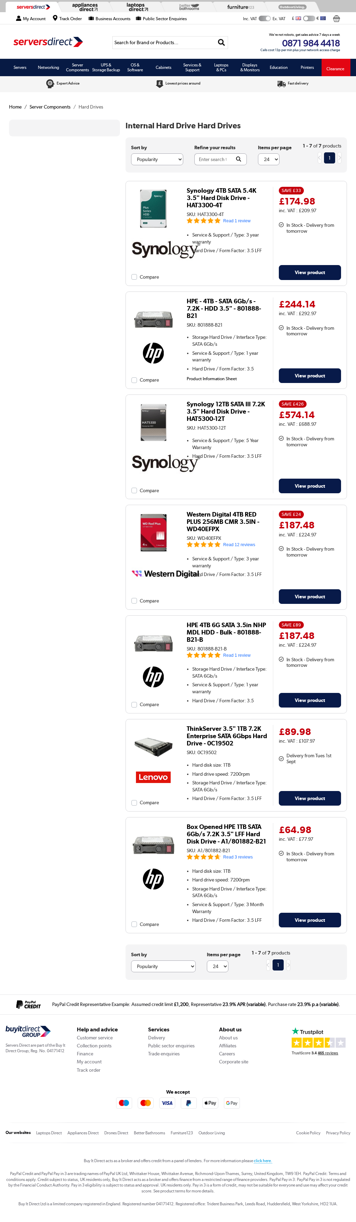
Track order (88, 1070)
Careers (227, 1053)
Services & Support (192, 67)
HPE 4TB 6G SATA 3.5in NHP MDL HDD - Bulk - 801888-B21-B (226, 632)
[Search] (221, 43)
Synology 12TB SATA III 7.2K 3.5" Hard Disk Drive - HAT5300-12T (226, 411)
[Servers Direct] (32, 7)
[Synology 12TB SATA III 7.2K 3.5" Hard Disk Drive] (153, 443)
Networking (48, 67)
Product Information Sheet (212, 378)
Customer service (95, 1037)
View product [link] (310, 272)
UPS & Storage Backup (106, 67)
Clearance (335, 68)
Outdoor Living (212, 1133)
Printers (307, 67)
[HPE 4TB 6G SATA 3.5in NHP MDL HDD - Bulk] (153, 663)
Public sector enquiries (171, 1045)
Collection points (94, 1045)
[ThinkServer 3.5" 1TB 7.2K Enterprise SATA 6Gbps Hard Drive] (153, 767)
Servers (20, 67)
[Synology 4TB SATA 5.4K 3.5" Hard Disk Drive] (153, 229)
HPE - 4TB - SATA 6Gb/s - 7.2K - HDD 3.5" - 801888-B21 (224, 308)
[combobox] (170, 43)
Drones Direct (116, 1133)
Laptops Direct (49, 1133)
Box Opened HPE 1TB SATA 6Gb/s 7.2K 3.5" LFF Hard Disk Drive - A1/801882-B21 (226, 834)
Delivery (156, 1037)
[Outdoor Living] (291, 7)
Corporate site (233, 1061)
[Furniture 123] (239, 7)
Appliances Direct (83, 1133)
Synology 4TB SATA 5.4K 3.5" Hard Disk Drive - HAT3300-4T (221, 198)
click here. (263, 1160)
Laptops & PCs (221, 67)
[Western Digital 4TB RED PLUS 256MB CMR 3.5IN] (153, 553)
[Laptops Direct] (136, 7)
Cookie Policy (308, 1133)
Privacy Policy (338, 1133)
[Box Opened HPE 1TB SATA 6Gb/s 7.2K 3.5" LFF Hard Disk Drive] (153, 865)
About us (228, 1037)
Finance (85, 1053)
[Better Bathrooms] (187, 7)
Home (15, 107)
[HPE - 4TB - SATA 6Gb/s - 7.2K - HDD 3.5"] (153, 340)
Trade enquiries (164, 1053)
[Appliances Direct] (84, 7)
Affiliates (227, 1045)
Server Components (77, 67)
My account (89, 1061)
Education (279, 67)
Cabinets (163, 67)
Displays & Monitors (250, 67)
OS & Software (135, 67)
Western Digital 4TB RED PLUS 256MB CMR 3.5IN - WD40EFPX (223, 522)
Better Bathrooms (149, 1133)
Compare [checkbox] (149, 277)
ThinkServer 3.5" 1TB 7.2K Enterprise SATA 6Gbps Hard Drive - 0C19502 (227, 736)
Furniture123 (182, 1133)
